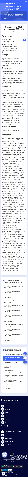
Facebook (7, 412)
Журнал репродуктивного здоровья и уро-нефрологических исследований (14, 376)
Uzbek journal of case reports (12, 385)
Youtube (6, 415)
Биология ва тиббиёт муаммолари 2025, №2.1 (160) (13, 330)
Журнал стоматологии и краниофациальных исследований (13, 380)
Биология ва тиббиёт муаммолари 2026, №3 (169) (13, 287)
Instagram (7, 419)
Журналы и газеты (11, 12)
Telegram (7, 406)
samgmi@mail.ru (8, 444)
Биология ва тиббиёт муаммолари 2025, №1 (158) (13, 339)
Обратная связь (5, 475)
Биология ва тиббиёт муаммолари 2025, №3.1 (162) (13, 320)
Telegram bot (8, 409)
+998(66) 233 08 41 (9, 434)
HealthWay (7, 388)
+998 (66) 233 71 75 (9, 438)
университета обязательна (14, 459)
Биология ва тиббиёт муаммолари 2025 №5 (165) (13, 306)
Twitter (6, 422)
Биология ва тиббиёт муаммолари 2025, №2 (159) (13, 334)
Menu (26, 1)
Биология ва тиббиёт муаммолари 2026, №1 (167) (13, 296)
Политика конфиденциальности (14, 474)
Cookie (24, 474)
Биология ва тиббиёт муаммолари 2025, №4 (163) (13, 315)
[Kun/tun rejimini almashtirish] (3, 473)
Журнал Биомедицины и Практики (13, 354)
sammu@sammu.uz (9, 441)
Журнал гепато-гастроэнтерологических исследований (14, 371)
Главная (4, 12)
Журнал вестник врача (10, 362)
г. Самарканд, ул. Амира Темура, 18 (13, 431)
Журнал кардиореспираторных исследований (12, 366)
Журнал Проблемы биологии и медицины (13, 14)
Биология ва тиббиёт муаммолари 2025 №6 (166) (13, 301)
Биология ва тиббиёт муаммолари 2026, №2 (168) (13, 292)
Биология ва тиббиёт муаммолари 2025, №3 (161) (13, 325)
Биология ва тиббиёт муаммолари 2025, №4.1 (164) (13, 311)
